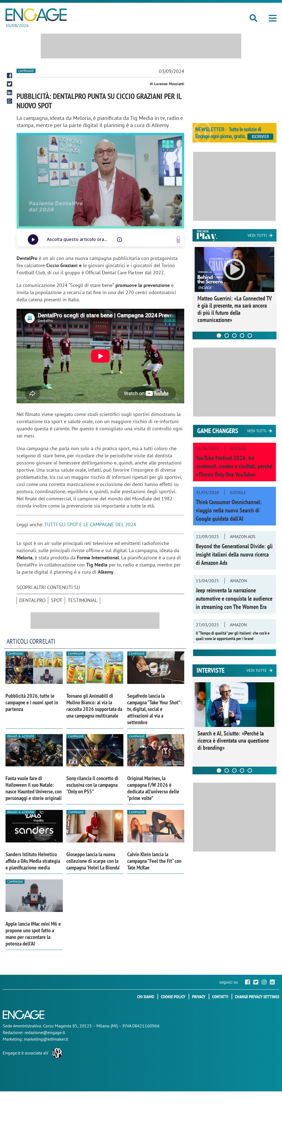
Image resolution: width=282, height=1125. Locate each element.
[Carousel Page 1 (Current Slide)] (219, 335)
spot (56, 600)
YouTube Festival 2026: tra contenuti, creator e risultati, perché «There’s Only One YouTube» (234, 466)
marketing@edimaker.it (46, 1039)
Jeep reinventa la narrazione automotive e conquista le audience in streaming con (234, 598)
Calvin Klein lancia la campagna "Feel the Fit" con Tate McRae (154, 861)
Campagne (26, 71)
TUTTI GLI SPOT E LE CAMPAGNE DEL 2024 (90, 524)
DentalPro (32, 600)
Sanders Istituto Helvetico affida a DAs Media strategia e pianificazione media (33, 861)
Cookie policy (173, 996)
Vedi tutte (256, 670)
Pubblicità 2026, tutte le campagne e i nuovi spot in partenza (32, 702)
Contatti (220, 996)
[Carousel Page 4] (242, 335)
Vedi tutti (257, 235)
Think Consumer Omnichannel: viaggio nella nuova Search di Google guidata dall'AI (229, 510)
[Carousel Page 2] (226, 335)
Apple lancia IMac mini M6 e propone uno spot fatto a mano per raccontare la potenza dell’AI (33, 933)
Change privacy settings (257, 996)
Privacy (198, 996)
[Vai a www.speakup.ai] (178, 239)
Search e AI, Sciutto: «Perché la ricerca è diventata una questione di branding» (233, 740)
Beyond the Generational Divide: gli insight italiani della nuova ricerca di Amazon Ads (234, 554)
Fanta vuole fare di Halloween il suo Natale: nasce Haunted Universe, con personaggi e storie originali (34, 788)
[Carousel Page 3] (234, 335)
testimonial (82, 600)
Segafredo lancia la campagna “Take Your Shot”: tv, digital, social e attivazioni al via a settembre (154, 709)
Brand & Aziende (20, 736)
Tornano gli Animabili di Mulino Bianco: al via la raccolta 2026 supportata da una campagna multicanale (94, 705)
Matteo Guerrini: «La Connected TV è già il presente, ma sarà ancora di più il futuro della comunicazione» (234, 309)
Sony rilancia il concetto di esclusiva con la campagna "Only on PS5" (92, 785)
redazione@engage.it (45, 1032)
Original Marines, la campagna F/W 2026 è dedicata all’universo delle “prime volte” (153, 788)
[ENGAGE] (36, 14)
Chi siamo (145, 996)
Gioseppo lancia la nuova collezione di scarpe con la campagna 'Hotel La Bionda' (93, 861)
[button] (272, 18)
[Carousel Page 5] (250, 335)
